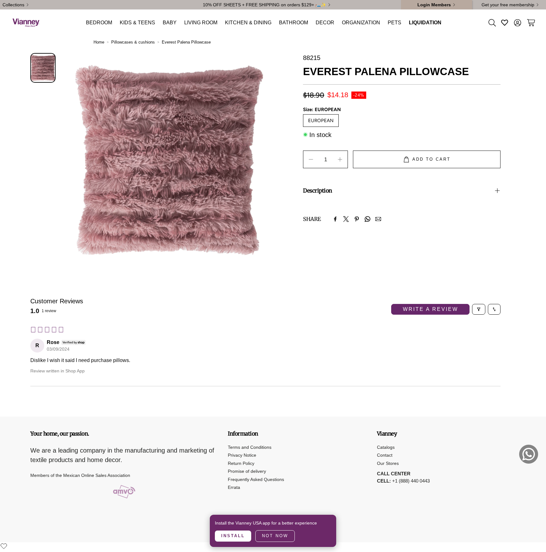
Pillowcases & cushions (133, 42)
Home (99, 42)
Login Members (434, 5)
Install (233, 535)
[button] (491, 22)
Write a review (430, 309)
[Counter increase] (340, 159)
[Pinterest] (357, 219)
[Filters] (478, 309)
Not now (275, 535)
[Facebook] (335, 219)
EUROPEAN (321, 120)
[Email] (378, 219)
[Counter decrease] (311, 159)
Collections (13, 5)
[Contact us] (528, 454)
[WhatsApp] (367, 219)
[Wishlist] (4, 546)
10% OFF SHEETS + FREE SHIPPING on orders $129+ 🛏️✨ (264, 5)
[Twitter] (346, 219)
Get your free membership (508, 5)
